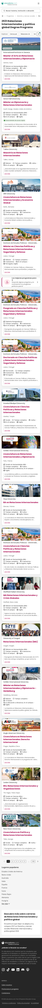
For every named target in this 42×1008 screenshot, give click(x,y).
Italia (3, 881)
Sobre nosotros (7, 985)
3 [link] (16, 861)
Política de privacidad (23, 1003)
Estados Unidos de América (12, 871)
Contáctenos (6, 993)
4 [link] (20, 861)
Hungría (5, 901)
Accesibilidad (35, 1003)
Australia (5, 878)
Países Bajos (6, 894)
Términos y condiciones (9, 1003)
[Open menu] (38, 3)
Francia (4, 888)
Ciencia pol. (13, 34)
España (4, 884)
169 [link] (33, 861)
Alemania (5, 897)
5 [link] (24, 861)
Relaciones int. (25, 34)
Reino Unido (6, 875)
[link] (37, 861)
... (28, 861)
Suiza (4, 891)
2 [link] (12, 861)
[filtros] (38, 34)
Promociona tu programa (10, 989)
